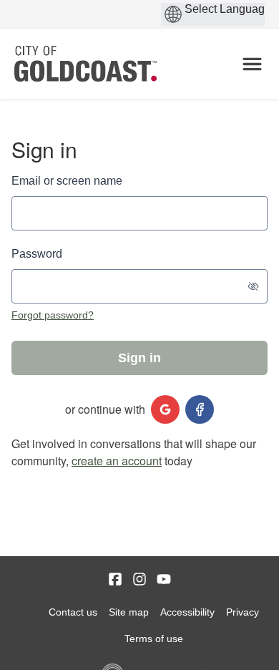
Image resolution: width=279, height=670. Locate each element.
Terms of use (153, 638)
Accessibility (187, 612)
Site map (129, 612)
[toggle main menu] (252, 64)
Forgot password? (52, 315)
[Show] (253, 286)
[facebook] (199, 409)
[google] (165, 409)
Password (36, 254)
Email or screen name (66, 181)
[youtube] (163, 579)
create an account (117, 460)
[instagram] (139, 579)
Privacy (242, 612)
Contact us (73, 612)
